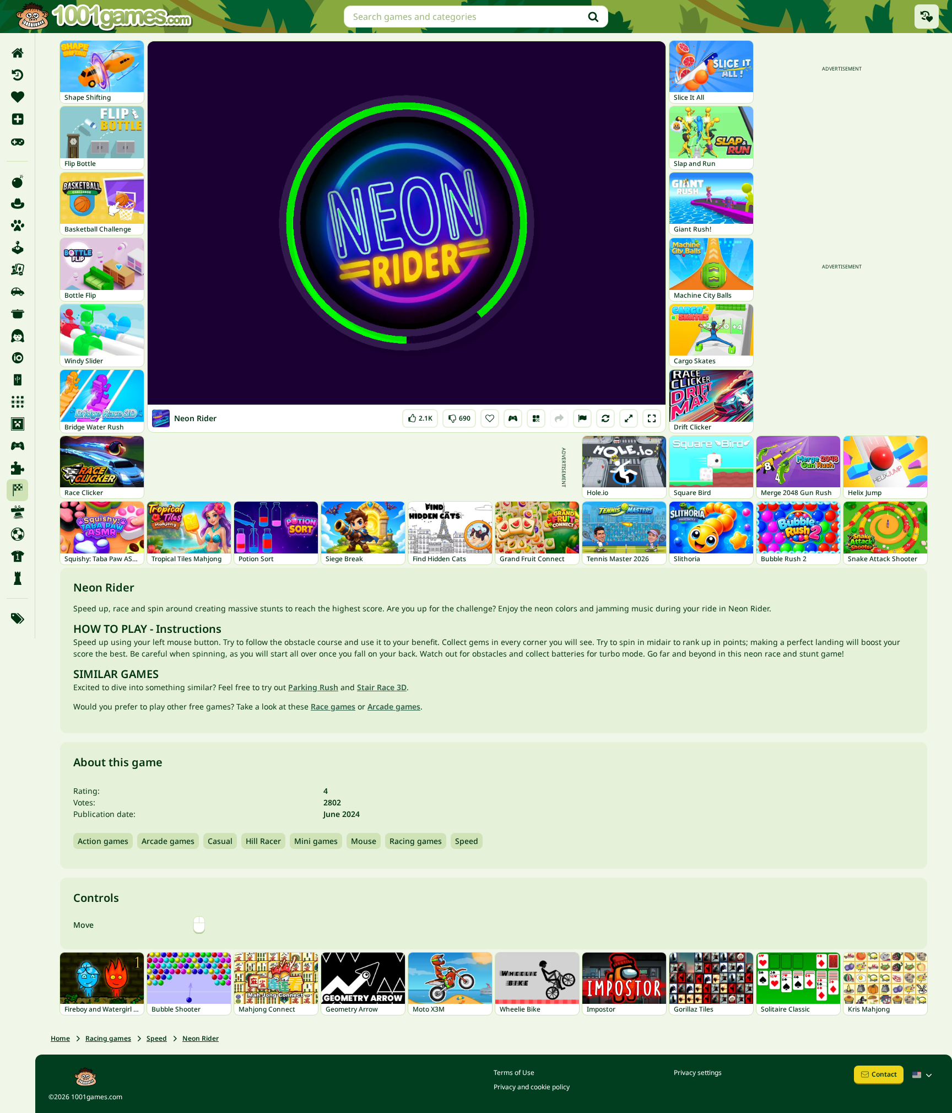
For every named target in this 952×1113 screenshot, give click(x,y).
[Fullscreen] (651, 418)
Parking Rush (313, 687)
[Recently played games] (927, 16)
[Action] (17, 181)
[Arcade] (17, 247)
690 (460, 416)
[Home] (17, 53)
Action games (103, 841)
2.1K (423, 416)
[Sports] (17, 556)
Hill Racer (263, 841)
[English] (923, 1075)
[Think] (17, 578)
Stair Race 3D (382, 687)
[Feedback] (582, 418)
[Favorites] (17, 97)
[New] (17, 119)
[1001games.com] (103, 16)
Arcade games (393, 706)
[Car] (17, 292)
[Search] (593, 16)
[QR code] (536, 418)
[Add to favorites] (489, 418)
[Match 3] (17, 402)
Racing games (416, 841)
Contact (884, 1074)
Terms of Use (514, 1072)
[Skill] (17, 512)
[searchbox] (476, 17)
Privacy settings (698, 1072)
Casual (220, 841)
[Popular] (17, 141)
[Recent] (17, 75)
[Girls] (17, 336)
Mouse (363, 841)
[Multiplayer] (17, 446)
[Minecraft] (17, 424)
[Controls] (513, 418)
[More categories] (17, 618)
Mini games (316, 841)
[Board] (17, 270)
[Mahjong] (17, 380)
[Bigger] (628, 418)
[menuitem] (17, 53)
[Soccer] (17, 534)
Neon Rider (200, 1038)
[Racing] (17, 490)
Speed (466, 841)
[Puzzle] (17, 468)
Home (60, 1038)
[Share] (559, 418)
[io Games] (17, 358)
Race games (333, 706)
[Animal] (17, 225)
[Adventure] (17, 203)
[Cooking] (17, 314)
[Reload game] (605, 418)
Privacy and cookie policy (532, 1087)
